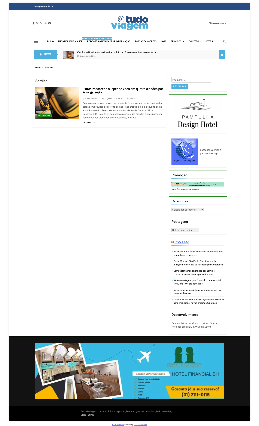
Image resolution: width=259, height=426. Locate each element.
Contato (194, 41)
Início (50, 41)
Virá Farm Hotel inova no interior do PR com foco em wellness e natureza (116, 52)
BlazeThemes (87, 415)
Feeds (209, 41)
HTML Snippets (118, 425)
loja (163, 41)
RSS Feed (181, 242)
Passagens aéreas (145, 41)
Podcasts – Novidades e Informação (108, 41)
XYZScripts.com (140, 425)
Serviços (176, 41)
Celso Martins (91, 98)
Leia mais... (88, 122)
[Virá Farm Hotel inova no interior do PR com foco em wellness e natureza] (68, 56)
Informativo (44, 115)
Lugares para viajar (71, 40)
